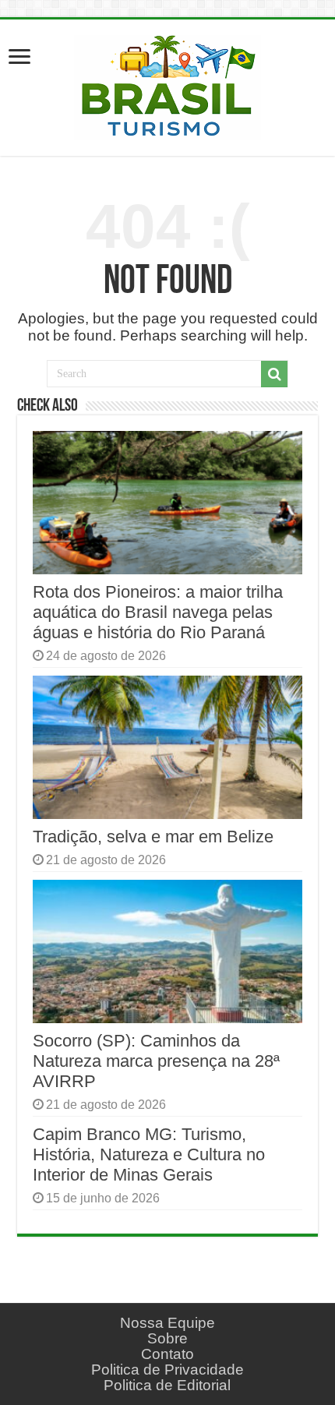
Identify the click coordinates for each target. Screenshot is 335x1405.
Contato (167, 1354)
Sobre (167, 1338)
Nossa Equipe (167, 1323)
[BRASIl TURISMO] (167, 85)
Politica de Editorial (167, 1385)
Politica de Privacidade (167, 1369)
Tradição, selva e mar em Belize (153, 836)
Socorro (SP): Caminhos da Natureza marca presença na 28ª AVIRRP (156, 1061)
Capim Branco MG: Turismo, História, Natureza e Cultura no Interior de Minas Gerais (149, 1154)
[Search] (274, 374)
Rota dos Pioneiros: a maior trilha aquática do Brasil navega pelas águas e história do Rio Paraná (158, 612)
